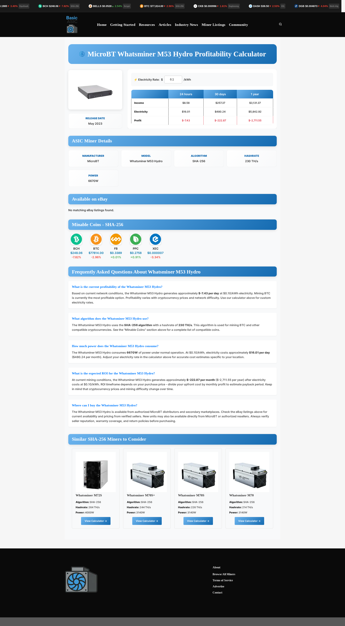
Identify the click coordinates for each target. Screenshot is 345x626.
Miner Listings (213, 25)
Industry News (186, 25)
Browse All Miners (224, 574)
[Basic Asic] (72, 24)
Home (102, 25)
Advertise (218, 586)
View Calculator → (96, 520)
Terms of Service (223, 580)
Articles (165, 25)
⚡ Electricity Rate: (147, 79)
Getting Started (122, 25)
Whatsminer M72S (89, 495)
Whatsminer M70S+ (141, 495)
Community (238, 25)
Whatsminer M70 (241, 495)
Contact (217, 592)
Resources (147, 25)
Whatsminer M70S (191, 495)
